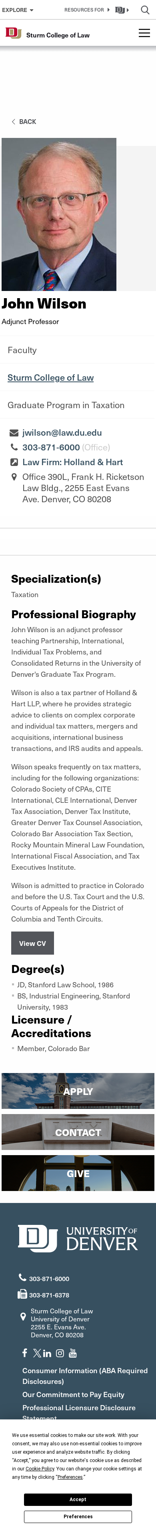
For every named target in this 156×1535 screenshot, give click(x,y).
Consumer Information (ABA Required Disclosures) (85, 1375)
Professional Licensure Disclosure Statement (79, 1412)
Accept (78, 1499)
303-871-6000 (51, 447)
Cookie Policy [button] (40, 1469)
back (27, 121)
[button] (85, 9)
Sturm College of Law (51, 377)
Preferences (78, 1516)
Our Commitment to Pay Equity (73, 1394)
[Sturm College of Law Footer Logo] (78, 1237)
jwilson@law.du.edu (62, 432)
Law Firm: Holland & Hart (72, 462)
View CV (32, 943)
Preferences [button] (70, 1477)
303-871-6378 (49, 1294)
